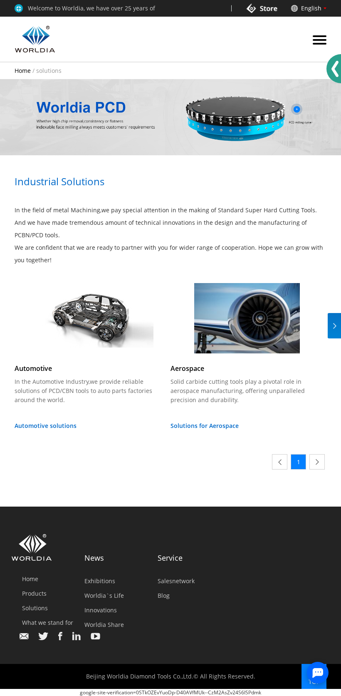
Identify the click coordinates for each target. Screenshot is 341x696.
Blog (164, 595)
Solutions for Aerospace (204, 426)
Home (23, 71)
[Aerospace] (247, 317)
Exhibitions (99, 581)
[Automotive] (91, 317)
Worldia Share (104, 625)
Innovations (100, 610)
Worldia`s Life (104, 595)
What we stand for (47, 622)
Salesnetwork (176, 581)
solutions (49, 71)
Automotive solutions (46, 426)
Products (34, 593)
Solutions (35, 608)
